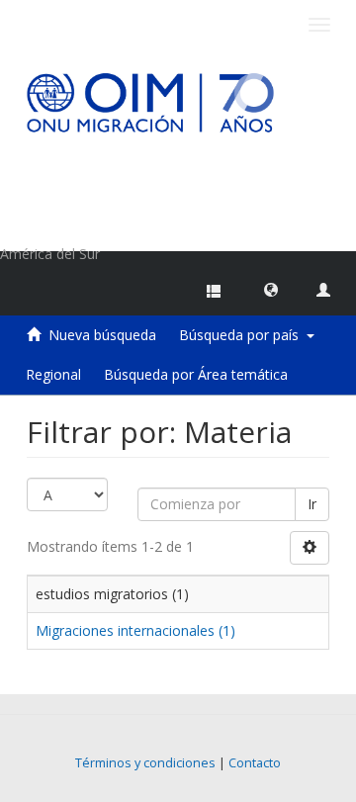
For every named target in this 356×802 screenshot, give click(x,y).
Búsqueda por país (243, 334)
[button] (271, 289)
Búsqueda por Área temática (196, 374)
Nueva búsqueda (102, 334)
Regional (53, 374)
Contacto (254, 763)
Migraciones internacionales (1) (135, 630)
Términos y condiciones (145, 763)
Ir (312, 503)
